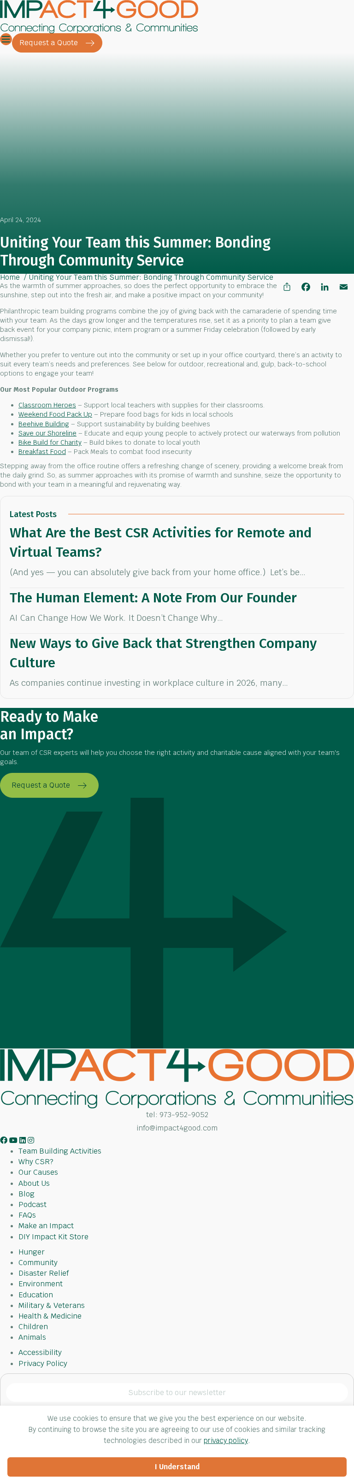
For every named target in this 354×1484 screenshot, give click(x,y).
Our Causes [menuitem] (38, 1172)
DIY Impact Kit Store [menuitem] (53, 1237)
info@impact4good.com (177, 1128)
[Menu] (6, 39)
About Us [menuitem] (34, 1183)
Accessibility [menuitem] (40, 1352)
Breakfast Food (42, 452)
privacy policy (226, 1440)
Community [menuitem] (38, 1262)
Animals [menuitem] (32, 1337)
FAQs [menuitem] (27, 1215)
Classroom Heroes (47, 405)
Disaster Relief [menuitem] (43, 1273)
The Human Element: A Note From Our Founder (153, 597)
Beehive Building (43, 424)
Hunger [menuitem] (31, 1252)
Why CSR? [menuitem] (35, 1161)
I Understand (177, 1466)
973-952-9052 (183, 1114)
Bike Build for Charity (50, 442)
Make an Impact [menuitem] (46, 1226)
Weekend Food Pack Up (55, 414)
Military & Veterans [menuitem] (51, 1305)
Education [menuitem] (35, 1295)
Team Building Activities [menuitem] (59, 1151)
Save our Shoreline (47, 433)
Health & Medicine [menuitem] (50, 1316)
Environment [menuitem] (40, 1284)
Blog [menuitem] (26, 1194)
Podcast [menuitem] (32, 1204)
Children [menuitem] (33, 1326)
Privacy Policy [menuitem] (42, 1363)
